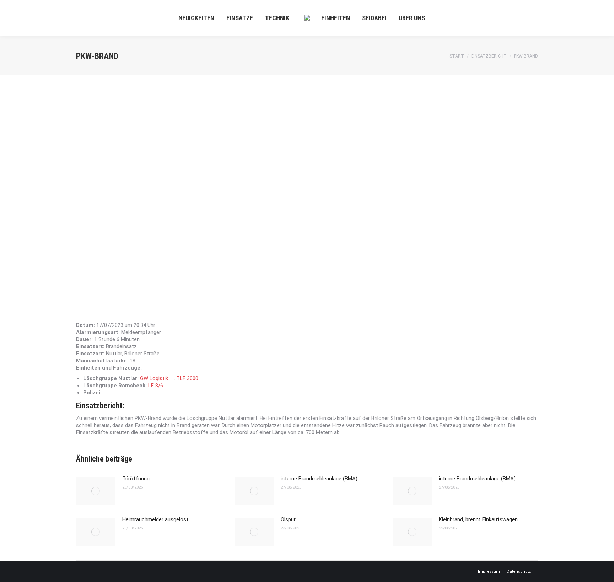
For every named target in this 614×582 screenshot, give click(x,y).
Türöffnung (136, 478)
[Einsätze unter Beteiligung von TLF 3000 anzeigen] (202, 378)
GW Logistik (154, 378)
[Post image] (95, 491)
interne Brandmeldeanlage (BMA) (319, 478)
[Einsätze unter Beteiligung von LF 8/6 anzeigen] (167, 385)
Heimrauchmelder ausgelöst (155, 519)
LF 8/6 (155, 385)
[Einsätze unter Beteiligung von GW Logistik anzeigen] (171, 378)
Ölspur (288, 519)
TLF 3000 (187, 378)
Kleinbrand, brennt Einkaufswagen (478, 519)
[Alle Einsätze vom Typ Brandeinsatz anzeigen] (140, 346)
